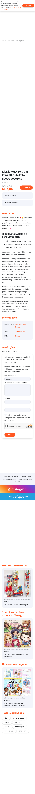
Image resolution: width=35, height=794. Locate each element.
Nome (7, 399)
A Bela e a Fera (20, 331)
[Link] (17, 489)
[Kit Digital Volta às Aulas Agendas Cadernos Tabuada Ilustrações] (17, 687)
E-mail (7, 407)
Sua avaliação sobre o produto (16, 382)
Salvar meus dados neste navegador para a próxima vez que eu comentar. (17, 417)
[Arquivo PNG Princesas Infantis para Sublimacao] (17, 638)
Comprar (26, 187)
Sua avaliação (10, 376)
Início (4, 41)
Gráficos (11, 41)
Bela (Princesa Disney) (13, 614)
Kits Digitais (20, 41)
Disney (17, 336)
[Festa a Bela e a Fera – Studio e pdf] (17, 588)
